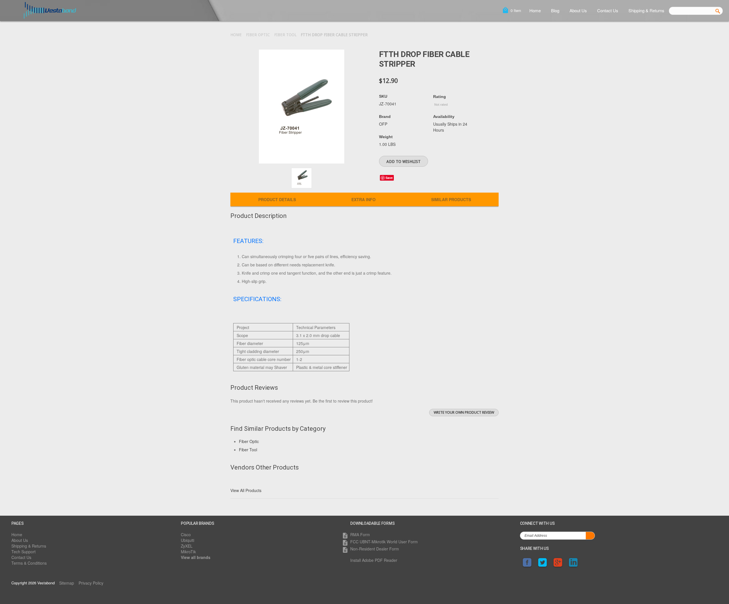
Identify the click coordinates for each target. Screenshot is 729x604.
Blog (555, 10)
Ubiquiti (187, 540)
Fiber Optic (258, 34)
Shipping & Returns (646, 10)
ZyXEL (187, 546)
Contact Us (607, 10)
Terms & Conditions (29, 563)
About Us (578, 10)
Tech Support (23, 551)
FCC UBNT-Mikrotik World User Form (384, 541)
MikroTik (188, 551)
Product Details (277, 199)
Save (389, 178)
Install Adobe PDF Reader (373, 560)
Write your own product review (464, 412)
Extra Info (363, 199)
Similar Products (451, 199)
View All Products (245, 490)
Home (535, 10)
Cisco (186, 534)
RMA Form (360, 534)
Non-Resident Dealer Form (374, 549)
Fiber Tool (285, 34)
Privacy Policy (91, 583)
